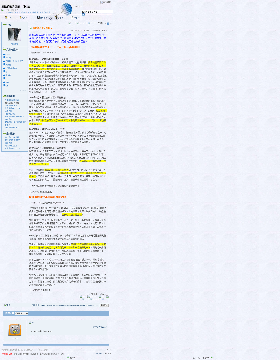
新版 (26, 6)
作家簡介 (77, 18)
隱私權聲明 (54, 354)
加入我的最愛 (33, 13)
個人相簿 (43, 18)
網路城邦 (107, 2)
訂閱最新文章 (45, 13)
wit (7, 86)
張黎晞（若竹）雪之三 (14, 61)
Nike (7, 82)
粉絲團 (72, 358)
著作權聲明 (44, 354)
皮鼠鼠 (8, 65)
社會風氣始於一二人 (13, 108)
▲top (109, 349)
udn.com (108, 354)
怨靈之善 (8, 143)
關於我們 (17, 354)
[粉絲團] (68, 357)
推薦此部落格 (20, 13)
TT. (7, 79)
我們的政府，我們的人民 (14, 117)
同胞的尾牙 (9, 119)
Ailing (7, 54)
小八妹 (8, 75)
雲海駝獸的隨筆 (10, 6)
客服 (62, 354)
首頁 (10, 18)
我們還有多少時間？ (13, 140)
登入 (194, 358)
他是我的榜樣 (10, 114)
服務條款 (34, 354)
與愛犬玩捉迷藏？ (12, 106)
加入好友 (9, 13)
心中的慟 (8, 111)
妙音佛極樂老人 (12, 68)
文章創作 (25, 18)
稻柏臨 (8, 58)
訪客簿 (60, 18)
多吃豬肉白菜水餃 (12, 100)
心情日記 (102, 294)
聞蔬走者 (14, 44)
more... (23, 90)
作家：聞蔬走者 (12, 10)
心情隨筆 (93, 294)
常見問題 (25, 354)
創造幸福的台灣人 (12, 128)
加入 (199, 358)
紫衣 (7, 72)
